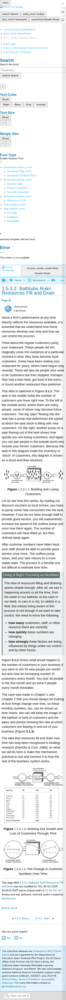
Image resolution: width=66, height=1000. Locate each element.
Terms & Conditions (29, 979)
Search (7, 996)
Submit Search (10, 75)
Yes (9, 938)
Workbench (39, 280)
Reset (5, 99)
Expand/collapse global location (62, 279)
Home (18, 280)
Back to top (8, 908)
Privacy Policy (9, 979)
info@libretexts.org (15, 986)
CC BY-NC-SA (53, 890)
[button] (12, 217)
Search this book (9, 64)
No (20, 938)
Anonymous (9, 898)
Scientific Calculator (18, 192)
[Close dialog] (2, 252)
